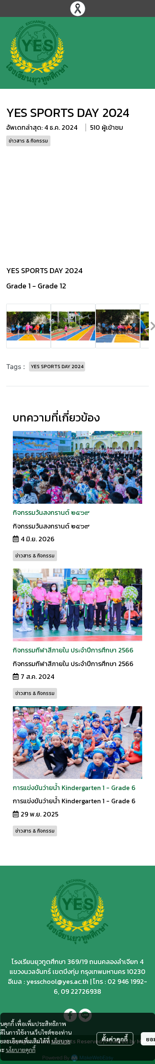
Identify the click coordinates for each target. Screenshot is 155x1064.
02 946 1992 (125, 981)
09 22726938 (81, 991)
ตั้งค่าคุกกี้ (115, 1039)
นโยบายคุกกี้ (21, 1049)
